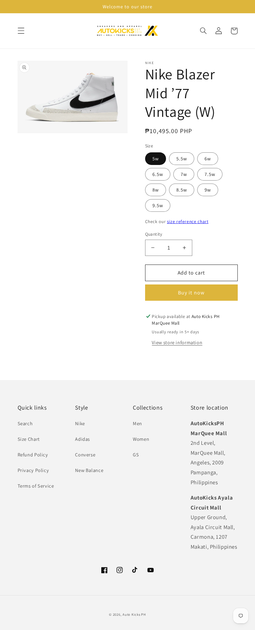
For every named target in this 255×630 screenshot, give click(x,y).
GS (136, 454)
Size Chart (29, 439)
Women (141, 439)
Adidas (82, 439)
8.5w (181, 190)
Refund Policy (33, 454)
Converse (85, 454)
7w (184, 174)
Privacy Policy (33, 470)
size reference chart (188, 221)
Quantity (153, 234)
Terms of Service (36, 486)
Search (25, 423)
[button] (21, 31)
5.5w (181, 158)
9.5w (157, 205)
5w (155, 158)
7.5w (210, 174)
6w (208, 158)
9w (208, 190)
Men (137, 423)
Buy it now (191, 292)
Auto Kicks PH (134, 614)
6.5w (157, 174)
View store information (177, 342)
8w (155, 190)
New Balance (89, 470)
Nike (80, 423)
